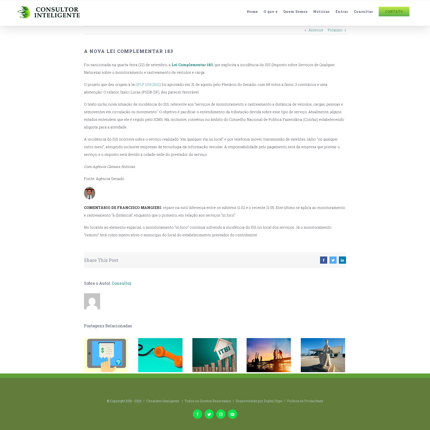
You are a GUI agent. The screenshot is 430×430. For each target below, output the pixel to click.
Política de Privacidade (305, 401)
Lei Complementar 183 (192, 64)
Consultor (121, 283)
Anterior (315, 30)
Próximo (335, 30)
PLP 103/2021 (149, 84)
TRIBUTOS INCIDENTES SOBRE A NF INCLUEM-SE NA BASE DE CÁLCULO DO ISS (106, 355)
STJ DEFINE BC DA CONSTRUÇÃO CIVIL (269, 355)
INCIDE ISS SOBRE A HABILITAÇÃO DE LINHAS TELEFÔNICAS (160, 355)
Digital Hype (273, 401)
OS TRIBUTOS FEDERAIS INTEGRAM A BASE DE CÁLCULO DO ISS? (323, 355)
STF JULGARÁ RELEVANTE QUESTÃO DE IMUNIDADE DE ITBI (215, 355)
